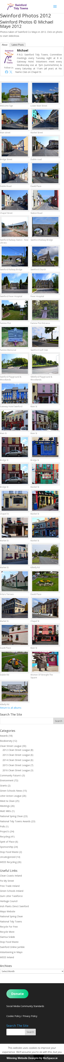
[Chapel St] (15, 500)
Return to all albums (10, 707)
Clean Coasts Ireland (11, 875)
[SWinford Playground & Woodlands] (45, 363)
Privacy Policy (30, 1016)
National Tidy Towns (11, 921)
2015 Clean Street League (16, 765)
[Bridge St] (15, 447)
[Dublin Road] (15, 173)
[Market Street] (45, 119)
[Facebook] (7, 72)
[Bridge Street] (15, 146)
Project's (4, 831)
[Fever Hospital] (45, 283)
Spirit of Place (7, 841)
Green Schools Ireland (11, 890)
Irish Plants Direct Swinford (14, 906)
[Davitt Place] (45, 173)
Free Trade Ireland (10, 885)
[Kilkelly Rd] (45, 554)
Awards (4, 735)
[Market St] (45, 474)
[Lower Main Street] (45, 92)
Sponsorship (6, 846)
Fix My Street (7, 880)
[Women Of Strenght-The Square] (45, 661)
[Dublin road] (45, 146)
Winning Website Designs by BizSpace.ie (32, 1058)
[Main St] (45, 393)
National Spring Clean (11, 816)
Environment (6, 780)
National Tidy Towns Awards (15, 821)
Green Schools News (11, 790)
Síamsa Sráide (7, 936)
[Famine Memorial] (15, 337)
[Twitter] (11, 72)
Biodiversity (6, 740)
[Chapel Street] (15, 200)
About (4, 45)
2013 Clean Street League (16, 754)
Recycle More (7, 931)
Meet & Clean (7, 801)
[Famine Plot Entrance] (45, 310)
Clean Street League (10, 746)
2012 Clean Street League (16, 749)
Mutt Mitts (5, 811)
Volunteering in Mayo (11, 952)
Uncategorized (7, 856)
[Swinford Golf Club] (45, 337)
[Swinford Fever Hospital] (15, 283)
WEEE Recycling (8, 862)
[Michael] (8, 63)
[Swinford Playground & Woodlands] (15, 363)
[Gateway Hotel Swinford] (15, 393)
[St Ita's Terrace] (15, 581)
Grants (3, 785)
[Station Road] (45, 200)
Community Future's (10, 775)
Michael (22, 50)
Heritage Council (8, 901)
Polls (2, 826)
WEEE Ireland (7, 957)
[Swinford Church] (45, 256)
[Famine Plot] (15, 310)
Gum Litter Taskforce (11, 896)
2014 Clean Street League (16, 760)
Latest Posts (18, 45)
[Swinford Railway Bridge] (45, 226)
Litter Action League (10, 795)
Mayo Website (7, 911)
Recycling (5, 836)
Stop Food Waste (9, 852)
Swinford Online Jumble (12, 947)
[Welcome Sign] (15, 92)
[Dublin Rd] (15, 661)
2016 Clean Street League (16, 770)
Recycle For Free (9, 926)
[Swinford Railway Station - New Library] (15, 226)
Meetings (5, 805)
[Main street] (15, 119)
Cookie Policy (13, 1016)
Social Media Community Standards (25, 1006)
